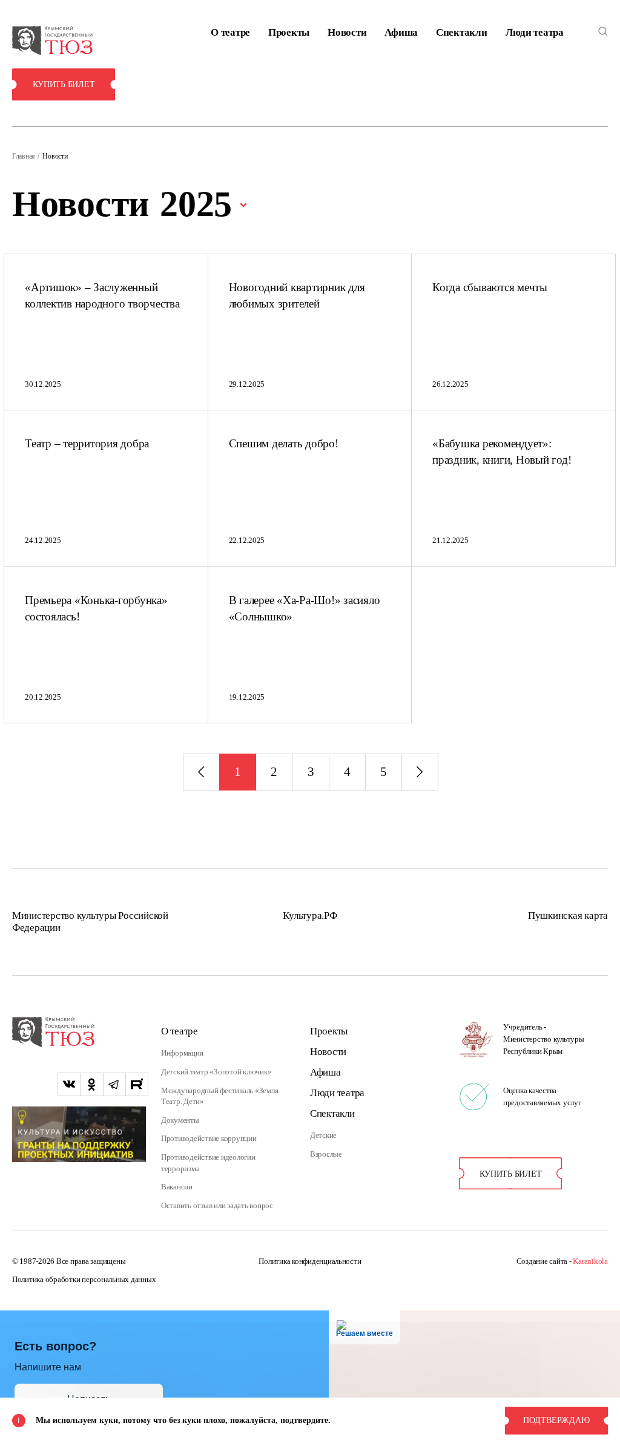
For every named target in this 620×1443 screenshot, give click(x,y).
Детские (323, 1135)
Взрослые (326, 1154)
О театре (230, 32)
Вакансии (177, 1187)
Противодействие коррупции (209, 1138)
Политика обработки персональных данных (84, 1279)
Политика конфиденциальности (310, 1261)
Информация (182, 1053)
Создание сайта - (562, 1261)
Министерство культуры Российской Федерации (90, 921)
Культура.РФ (310, 915)
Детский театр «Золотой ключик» (216, 1072)
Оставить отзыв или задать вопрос (217, 1205)
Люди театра (535, 32)
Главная (23, 156)
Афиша (401, 32)
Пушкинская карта (568, 915)
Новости (347, 32)
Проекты (288, 32)
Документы (180, 1120)
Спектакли (461, 32)
